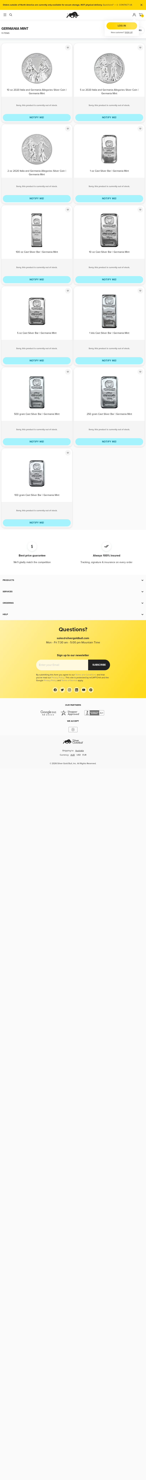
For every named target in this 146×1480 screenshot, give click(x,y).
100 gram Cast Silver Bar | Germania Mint (36, 495)
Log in (122, 25)
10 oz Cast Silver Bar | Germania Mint (109, 251)
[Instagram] (69, 690)
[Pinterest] (91, 690)
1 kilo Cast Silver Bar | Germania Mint (109, 333)
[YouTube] (84, 690)
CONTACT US (125, 5)
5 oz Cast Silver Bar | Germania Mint (36, 333)
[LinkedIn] (76, 690)
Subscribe (99, 664)
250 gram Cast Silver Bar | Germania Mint (109, 414)
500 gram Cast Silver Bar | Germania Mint (36, 414)
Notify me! (37, 117)
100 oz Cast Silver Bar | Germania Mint (37, 251)
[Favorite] (68, 47)
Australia (79, 750)
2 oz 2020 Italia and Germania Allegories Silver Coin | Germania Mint (36, 172)
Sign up (129, 32)
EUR (84, 755)
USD (79, 755)
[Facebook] (55, 690)
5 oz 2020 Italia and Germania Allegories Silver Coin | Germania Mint (109, 91)
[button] (73, 580)
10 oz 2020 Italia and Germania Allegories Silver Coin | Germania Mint (37, 91)
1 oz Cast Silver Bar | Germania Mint (109, 170)
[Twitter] (62, 690)
